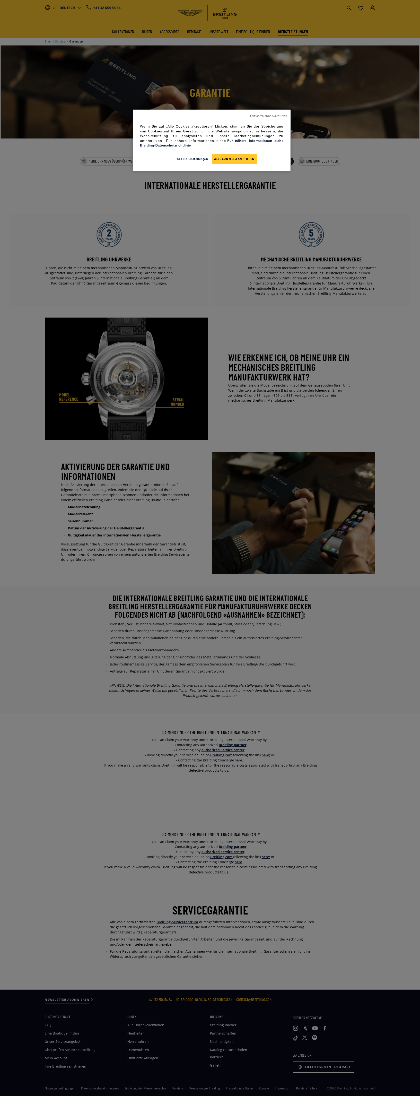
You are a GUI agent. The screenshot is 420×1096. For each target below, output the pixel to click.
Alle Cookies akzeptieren (234, 159)
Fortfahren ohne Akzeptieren (268, 116)
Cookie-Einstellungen (192, 159)
